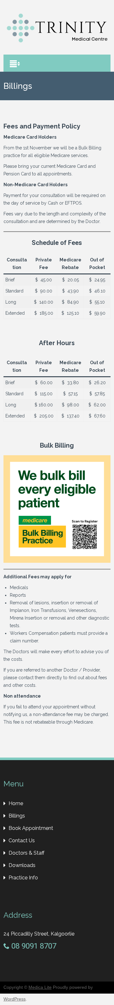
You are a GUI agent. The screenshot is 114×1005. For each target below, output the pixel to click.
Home (16, 803)
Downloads (22, 865)
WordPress (14, 999)
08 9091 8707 (33, 946)
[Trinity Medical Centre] (57, 44)
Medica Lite (40, 987)
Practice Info (23, 878)
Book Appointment (31, 828)
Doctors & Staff (26, 853)
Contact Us (22, 841)
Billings (17, 816)
